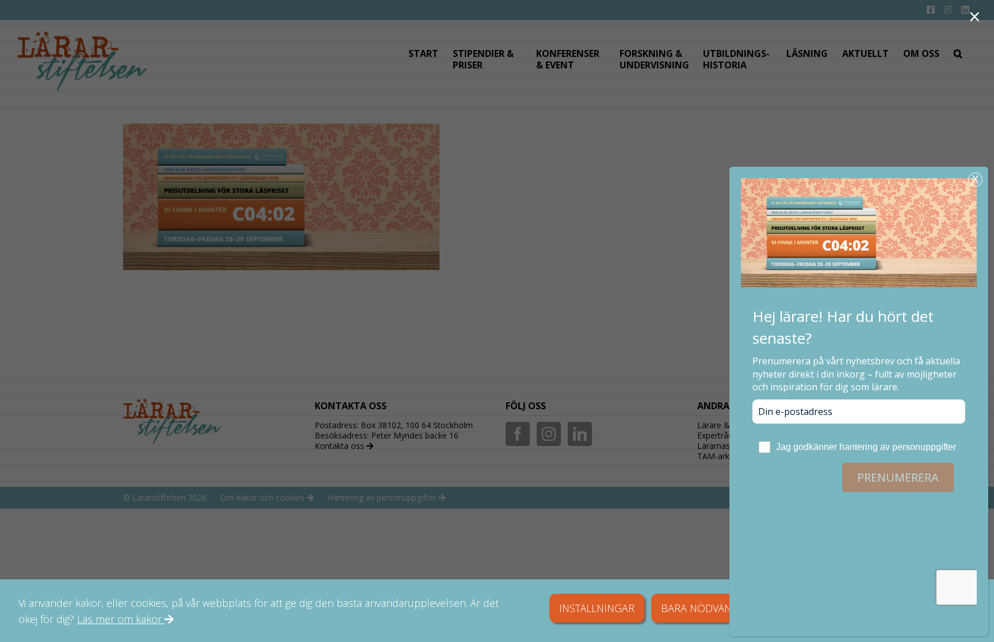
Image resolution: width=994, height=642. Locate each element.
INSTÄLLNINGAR (596, 608)
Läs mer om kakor (121, 619)
